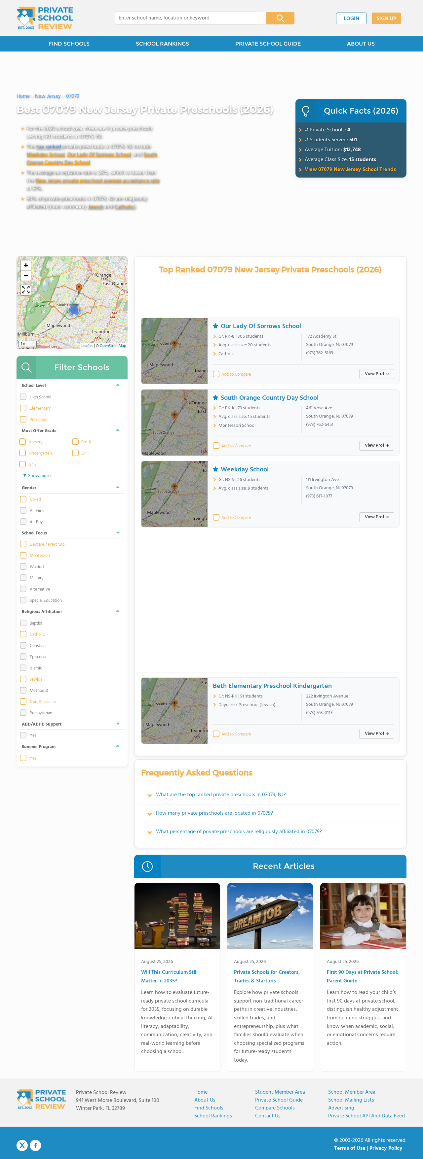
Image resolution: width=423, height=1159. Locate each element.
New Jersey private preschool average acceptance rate (98, 181)
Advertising (341, 1108)
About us (204, 1100)
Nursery (35, 442)
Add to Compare (236, 374)
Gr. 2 (32, 464)
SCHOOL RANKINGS (162, 44)
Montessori (40, 556)
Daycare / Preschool (47, 544)
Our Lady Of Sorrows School (99, 155)
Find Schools (208, 1108)
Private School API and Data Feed (366, 1116)
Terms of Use (349, 1148)
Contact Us (268, 1116)
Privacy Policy (386, 1148)
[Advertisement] (270, 602)
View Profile (377, 374)
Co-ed (35, 499)
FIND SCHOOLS (69, 44)
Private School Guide (279, 1100)
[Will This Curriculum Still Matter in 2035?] (177, 917)
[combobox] (186, 18)
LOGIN (351, 19)
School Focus (34, 533)
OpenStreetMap (113, 346)
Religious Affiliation (42, 611)
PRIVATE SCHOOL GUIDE (268, 44)
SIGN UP (386, 19)
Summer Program (39, 746)
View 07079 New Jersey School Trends (350, 169)
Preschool (38, 420)
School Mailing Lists (351, 1100)
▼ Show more (36, 476)
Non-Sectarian (43, 702)
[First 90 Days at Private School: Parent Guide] (363, 917)
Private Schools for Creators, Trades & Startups (267, 977)
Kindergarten (40, 453)
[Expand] (26, 290)
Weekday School (46, 155)
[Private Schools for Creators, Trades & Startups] (270, 917)
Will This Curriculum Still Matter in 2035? (169, 977)
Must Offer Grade (39, 430)
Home (201, 1092)
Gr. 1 (85, 453)
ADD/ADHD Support (41, 724)
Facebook (35, 1145)
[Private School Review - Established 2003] (45, 18)
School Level (34, 385)
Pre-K (86, 442)
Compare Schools (275, 1108)
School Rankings (213, 1116)
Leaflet (87, 346)
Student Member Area (280, 1092)
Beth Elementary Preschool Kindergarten (272, 686)
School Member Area (351, 1092)
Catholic (124, 207)
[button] (79, 289)
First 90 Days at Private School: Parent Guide (362, 977)
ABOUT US (361, 44)
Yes (33, 758)
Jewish (96, 207)
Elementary (40, 408)
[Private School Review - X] (22, 1146)
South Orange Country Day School (270, 398)
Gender (29, 488)
